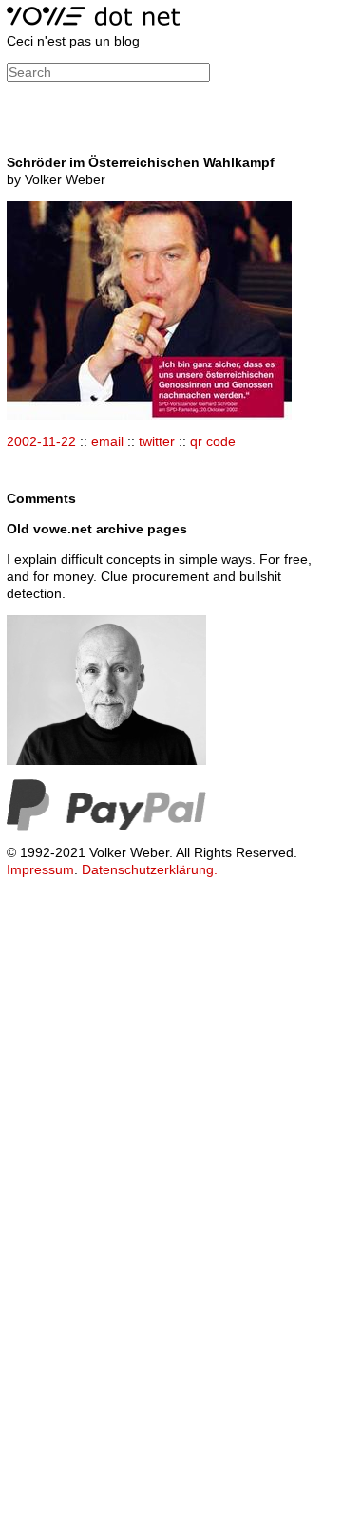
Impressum (40, 869)
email (107, 441)
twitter (157, 441)
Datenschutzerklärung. (150, 869)
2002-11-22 (41, 441)
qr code (213, 441)
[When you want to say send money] (106, 825)
